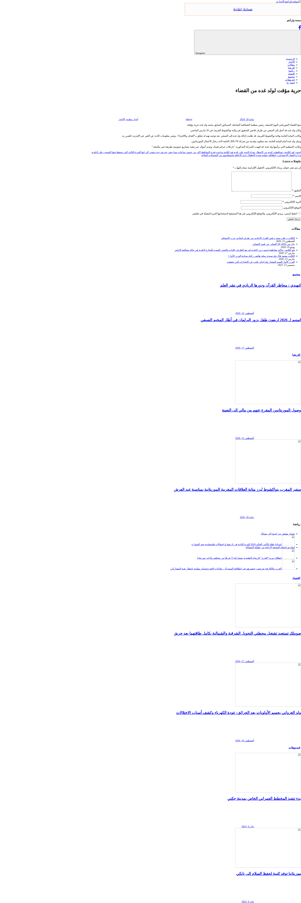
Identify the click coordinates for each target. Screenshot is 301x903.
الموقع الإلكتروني (292, 207)
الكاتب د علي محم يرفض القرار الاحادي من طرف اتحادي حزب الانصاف (258, 238)
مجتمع (291, 76)
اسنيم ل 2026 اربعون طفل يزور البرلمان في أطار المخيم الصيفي (251, 320)
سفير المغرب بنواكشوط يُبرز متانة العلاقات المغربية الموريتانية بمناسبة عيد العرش (237, 489)
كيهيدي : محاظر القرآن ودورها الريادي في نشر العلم (260, 285)
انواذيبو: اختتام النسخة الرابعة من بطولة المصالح (270, 547)
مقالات (291, 64)
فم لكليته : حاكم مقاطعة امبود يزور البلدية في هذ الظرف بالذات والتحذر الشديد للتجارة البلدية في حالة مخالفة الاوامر (234, 250)
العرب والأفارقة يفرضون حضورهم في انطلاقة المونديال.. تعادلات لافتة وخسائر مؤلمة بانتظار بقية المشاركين (226, 568)
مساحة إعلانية (242, 9)
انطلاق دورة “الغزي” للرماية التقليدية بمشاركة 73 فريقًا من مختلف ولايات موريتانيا (239, 558)
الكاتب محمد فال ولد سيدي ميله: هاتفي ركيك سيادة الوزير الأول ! (261, 256)
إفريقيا (296, 354)
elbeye (189, 119)
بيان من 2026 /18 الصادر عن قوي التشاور (273, 244)
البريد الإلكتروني (292, 201)
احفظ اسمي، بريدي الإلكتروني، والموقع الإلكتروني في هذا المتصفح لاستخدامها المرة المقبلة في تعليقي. (244, 213)
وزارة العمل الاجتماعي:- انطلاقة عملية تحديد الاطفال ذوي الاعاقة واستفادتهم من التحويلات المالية (251, 155)
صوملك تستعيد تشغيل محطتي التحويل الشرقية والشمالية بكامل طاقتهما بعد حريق (237, 633)
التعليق (296, 190)
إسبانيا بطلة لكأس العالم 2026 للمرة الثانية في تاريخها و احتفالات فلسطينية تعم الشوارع (237, 544)
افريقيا (291, 67)
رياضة (291, 70)
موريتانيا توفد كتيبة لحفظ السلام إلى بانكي (268, 874)
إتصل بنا (291, 82)
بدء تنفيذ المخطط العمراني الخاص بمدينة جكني (264, 798)
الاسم (297, 196)
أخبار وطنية (132, 119)
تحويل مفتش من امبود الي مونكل (278, 533)
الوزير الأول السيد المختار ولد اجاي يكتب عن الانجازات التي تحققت (261, 262)
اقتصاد (291, 73)
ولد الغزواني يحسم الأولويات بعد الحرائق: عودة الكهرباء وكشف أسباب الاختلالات (238, 713)
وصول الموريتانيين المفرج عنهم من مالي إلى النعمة (261, 410)
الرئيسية (290, 59)
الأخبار (291, 61)
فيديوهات (290, 79)
